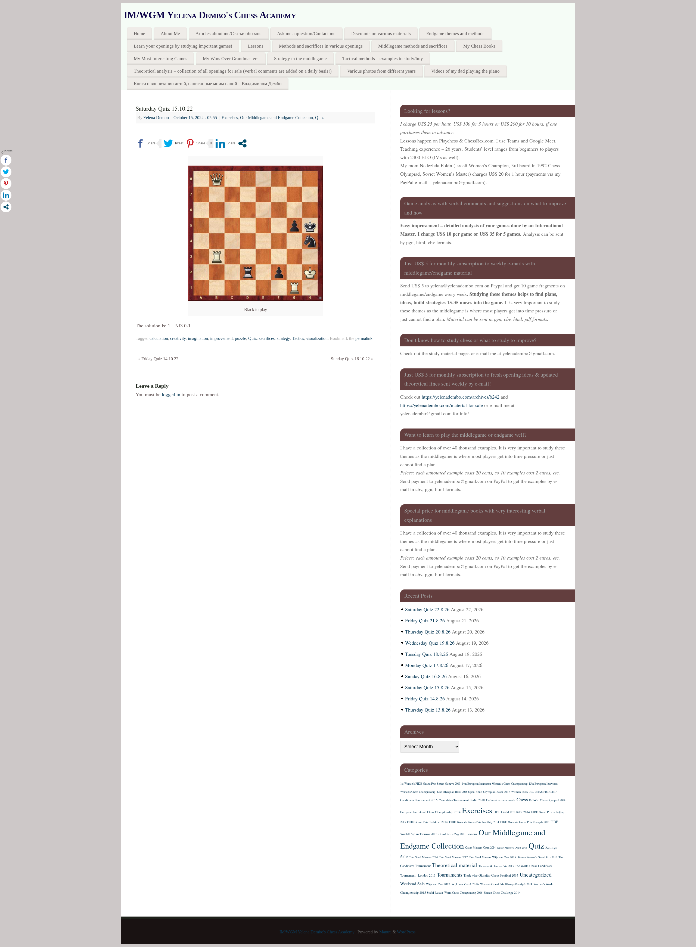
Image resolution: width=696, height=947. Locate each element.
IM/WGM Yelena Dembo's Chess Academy (210, 15)
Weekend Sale (412, 883)
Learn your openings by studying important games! (183, 46)
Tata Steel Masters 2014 (423, 857)
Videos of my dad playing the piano (465, 71)
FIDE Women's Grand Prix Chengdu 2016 (524, 822)
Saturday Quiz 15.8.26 (427, 687)
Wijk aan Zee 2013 (438, 884)
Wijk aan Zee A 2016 (465, 884)
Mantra (385, 932)
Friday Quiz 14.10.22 (158, 358)
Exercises (230, 117)
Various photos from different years (381, 71)
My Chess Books (479, 46)
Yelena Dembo (156, 117)
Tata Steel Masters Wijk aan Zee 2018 (492, 857)
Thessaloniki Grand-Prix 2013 (496, 866)
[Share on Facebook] (146, 143)
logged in (171, 394)
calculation (159, 338)
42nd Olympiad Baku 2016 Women (498, 792)
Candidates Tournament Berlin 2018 (462, 800)
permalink (363, 338)
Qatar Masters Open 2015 (512, 847)
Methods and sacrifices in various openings (321, 46)
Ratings (551, 847)
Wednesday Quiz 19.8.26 (430, 642)
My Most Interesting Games (160, 58)
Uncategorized (536, 874)
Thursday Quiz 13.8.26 (427, 709)
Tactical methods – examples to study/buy (382, 58)
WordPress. (407, 932)
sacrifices (267, 338)
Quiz (319, 117)
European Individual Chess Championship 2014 (430, 812)
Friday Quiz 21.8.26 (425, 620)
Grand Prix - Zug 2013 (452, 834)
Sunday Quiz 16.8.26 (426, 676)
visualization (317, 338)
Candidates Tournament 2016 (418, 800)
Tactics (298, 338)
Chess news (528, 799)
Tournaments (449, 874)
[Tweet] (173, 143)
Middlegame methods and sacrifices (413, 46)
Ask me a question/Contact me (306, 33)
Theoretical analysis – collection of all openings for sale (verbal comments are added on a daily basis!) (233, 71)
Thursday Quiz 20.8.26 (427, 631)
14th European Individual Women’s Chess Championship (494, 783)
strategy (283, 338)
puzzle (240, 338)
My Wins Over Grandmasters (231, 58)
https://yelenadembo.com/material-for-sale (441, 405)
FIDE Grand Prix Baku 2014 (511, 812)
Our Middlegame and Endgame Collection (276, 117)
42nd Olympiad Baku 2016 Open (455, 792)
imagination (198, 338)
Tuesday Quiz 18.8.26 (426, 654)
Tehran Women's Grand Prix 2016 (537, 857)
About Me (170, 33)
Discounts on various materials (381, 33)
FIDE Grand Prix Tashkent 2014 (427, 822)
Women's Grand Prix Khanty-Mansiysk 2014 (506, 884)
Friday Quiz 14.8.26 (425, 698)
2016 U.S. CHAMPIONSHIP (539, 792)
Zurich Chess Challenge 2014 (502, 892)
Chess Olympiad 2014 (552, 800)
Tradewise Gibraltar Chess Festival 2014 (491, 875)
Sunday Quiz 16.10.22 (352, 358)
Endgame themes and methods (455, 33)
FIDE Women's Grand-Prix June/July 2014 (474, 822)
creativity (178, 338)
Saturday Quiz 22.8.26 (427, 609)
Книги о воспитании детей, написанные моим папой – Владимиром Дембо (208, 83)
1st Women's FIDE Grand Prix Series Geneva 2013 (430, 783)
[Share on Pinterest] (195, 143)
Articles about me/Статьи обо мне (228, 33)
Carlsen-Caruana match (500, 800)
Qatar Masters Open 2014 (480, 847)
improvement (221, 338)
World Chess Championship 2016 (463, 893)
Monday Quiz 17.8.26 (426, 665)
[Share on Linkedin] (225, 143)
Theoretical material (454, 865)
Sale (404, 857)
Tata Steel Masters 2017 (453, 857)
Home (139, 33)
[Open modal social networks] (242, 143)
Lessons (255, 46)
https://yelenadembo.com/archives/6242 (460, 396)
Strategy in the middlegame (300, 58)
